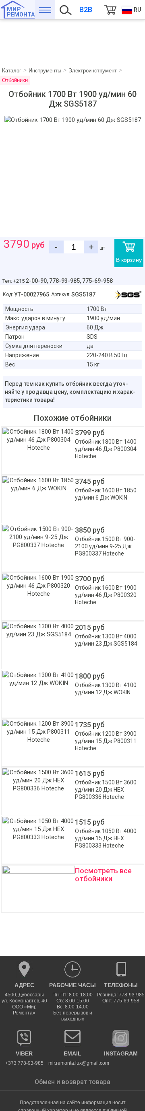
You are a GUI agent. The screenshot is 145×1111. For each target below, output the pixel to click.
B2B (85, 9)
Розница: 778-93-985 (121, 995)
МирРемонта (21, 12)
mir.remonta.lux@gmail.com (72, 1058)
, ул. (24, 999)
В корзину (129, 260)
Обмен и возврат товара (72, 1082)
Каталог (45, 9)
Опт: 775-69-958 (120, 1001)
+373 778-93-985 (24, 1058)
